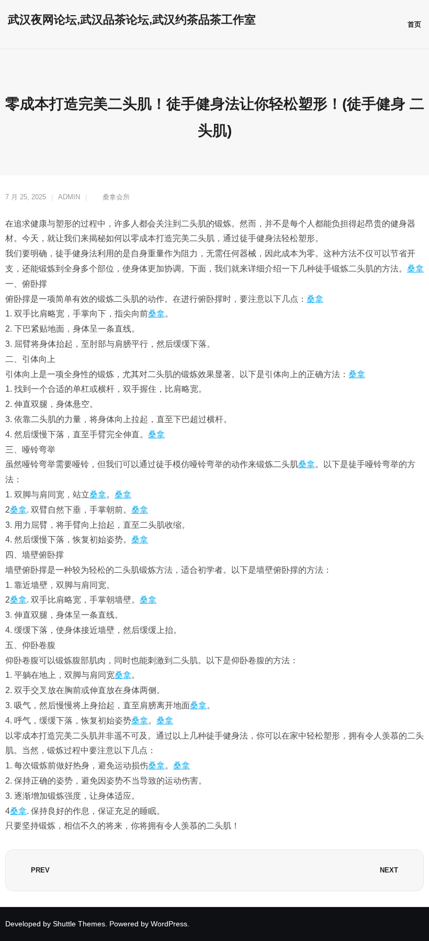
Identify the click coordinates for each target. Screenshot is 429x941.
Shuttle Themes (79, 924)
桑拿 (415, 268)
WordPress (169, 924)
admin (69, 197)
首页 (414, 24)
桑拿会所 (116, 197)
